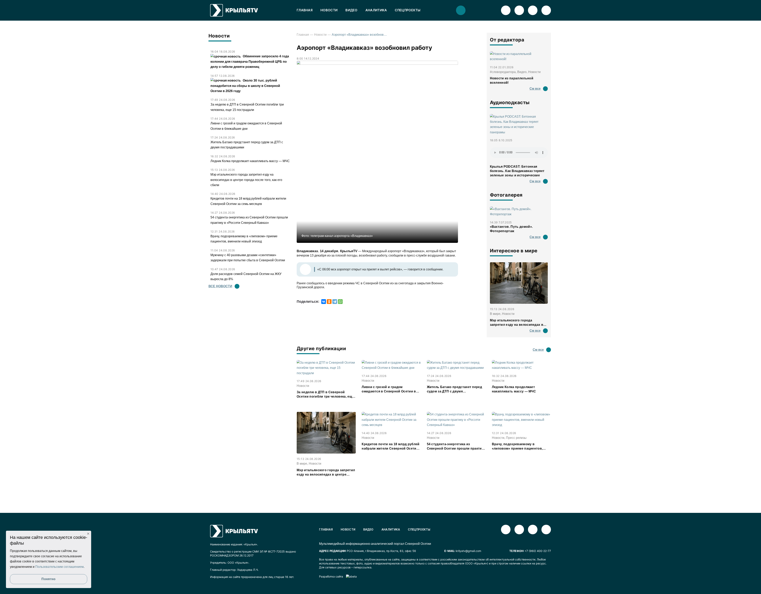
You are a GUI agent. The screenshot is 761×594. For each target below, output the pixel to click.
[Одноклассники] (329, 301)
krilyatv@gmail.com (468, 551)
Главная (305, 10)
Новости (328, 10)
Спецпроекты (407, 10)
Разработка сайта (331, 576)
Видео (351, 10)
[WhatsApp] (340, 301)
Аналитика (376, 10)
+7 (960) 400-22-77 (538, 551)
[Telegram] (334, 301)
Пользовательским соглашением (59, 566)
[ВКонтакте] (323, 301)
